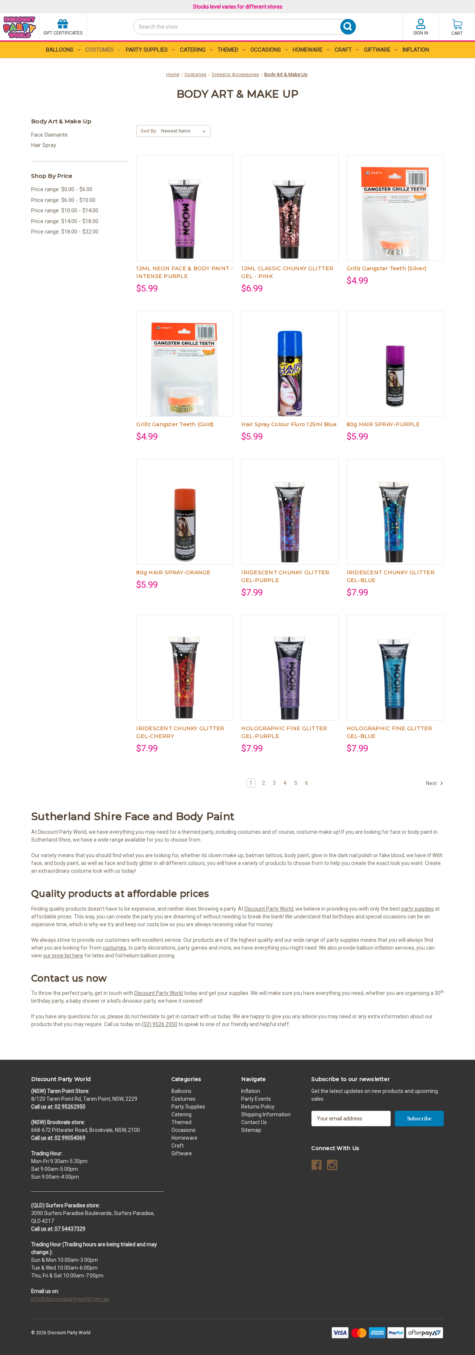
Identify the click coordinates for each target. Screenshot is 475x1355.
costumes (114, 948)
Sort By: (149, 131)
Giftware (377, 49)
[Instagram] (332, 1165)
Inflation (415, 49)
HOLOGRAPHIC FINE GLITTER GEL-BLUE (389, 732)
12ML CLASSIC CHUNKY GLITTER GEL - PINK (287, 272)
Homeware (307, 49)
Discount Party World (269, 909)
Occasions (265, 49)
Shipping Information (266, 1114)
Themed (227, 49)
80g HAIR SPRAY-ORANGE (173, 572)
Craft (343, 49)
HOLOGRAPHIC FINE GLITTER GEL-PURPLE (284, 732)
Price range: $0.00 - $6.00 (61, 189)
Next (432, 783)
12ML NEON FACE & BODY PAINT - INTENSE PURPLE (184, 272)
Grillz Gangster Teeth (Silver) (387, 268)
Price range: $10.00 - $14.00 (64, 210)
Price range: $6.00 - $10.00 (63, 200)
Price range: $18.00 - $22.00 (64, 231)
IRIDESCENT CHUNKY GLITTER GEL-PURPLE (285, 576)
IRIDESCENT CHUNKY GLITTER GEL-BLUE (391, 576)
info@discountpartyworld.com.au (70, 1299)
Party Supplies (147, 49)
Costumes (99, 49)
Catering (193, 49)
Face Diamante (49, 134)
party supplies (417, 909)
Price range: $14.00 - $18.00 (64, 221)
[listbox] (185, 131)
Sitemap (251, 1130)
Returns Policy (258, 1107)
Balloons (59, 49)
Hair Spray (43, 145)
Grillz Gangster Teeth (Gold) (174, 424)
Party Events (256, 1099)
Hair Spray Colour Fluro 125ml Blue (289, 424)
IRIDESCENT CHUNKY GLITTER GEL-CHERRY (180, 732)
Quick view (184, 201)
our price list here (63, 956)
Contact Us (254, 1122)
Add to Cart (184, 214)
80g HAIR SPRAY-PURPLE (383, 424)
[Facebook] (316, 1165)
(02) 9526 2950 (159, 1024)
